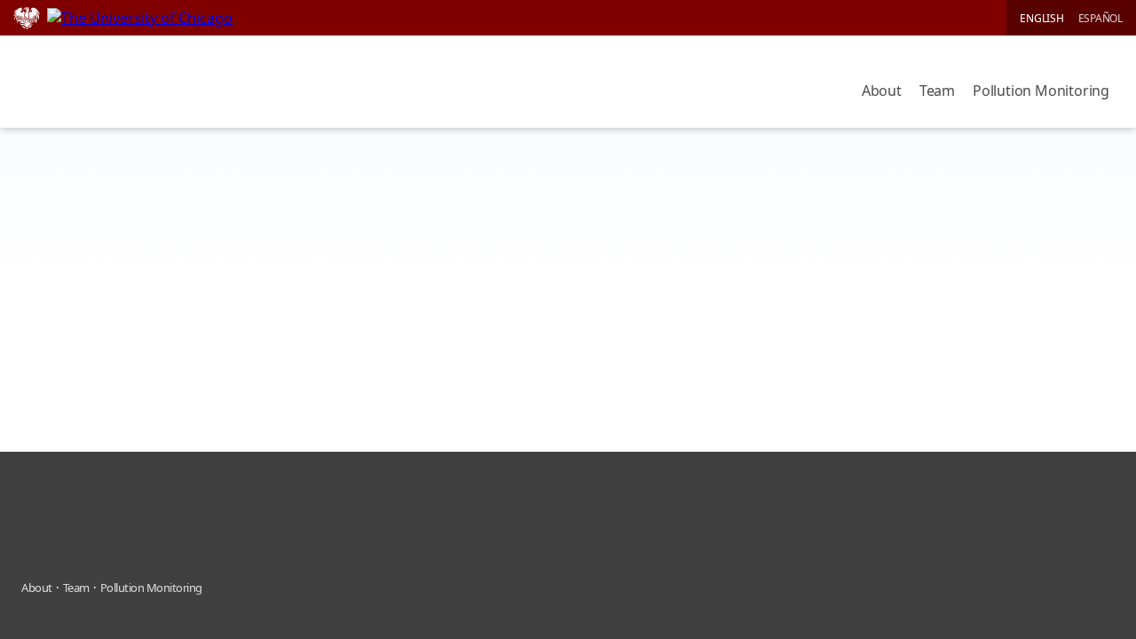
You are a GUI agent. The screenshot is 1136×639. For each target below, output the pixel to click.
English (1041, 18)
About (882, 90)
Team (937, 90)
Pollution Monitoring (1041, 90)
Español (1100, 18)
